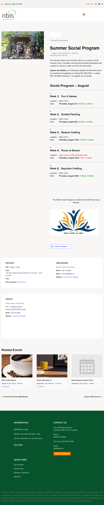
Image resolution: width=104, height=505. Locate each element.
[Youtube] (99, 4)
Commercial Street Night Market (15, 396)
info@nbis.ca (58, 448)
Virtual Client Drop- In (44, 380)
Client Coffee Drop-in (9, 380)
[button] (84, 14)
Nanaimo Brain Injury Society (65, 267)
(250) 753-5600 (60, 437)
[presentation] (17, 365)
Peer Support (21, 282)
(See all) (64, 55)
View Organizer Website (70, 277)
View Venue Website (19, 316)
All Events (56, 35)
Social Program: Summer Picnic (82, 380)
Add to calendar (61, 246)
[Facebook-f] (96, 4)
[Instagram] (102, 4)
